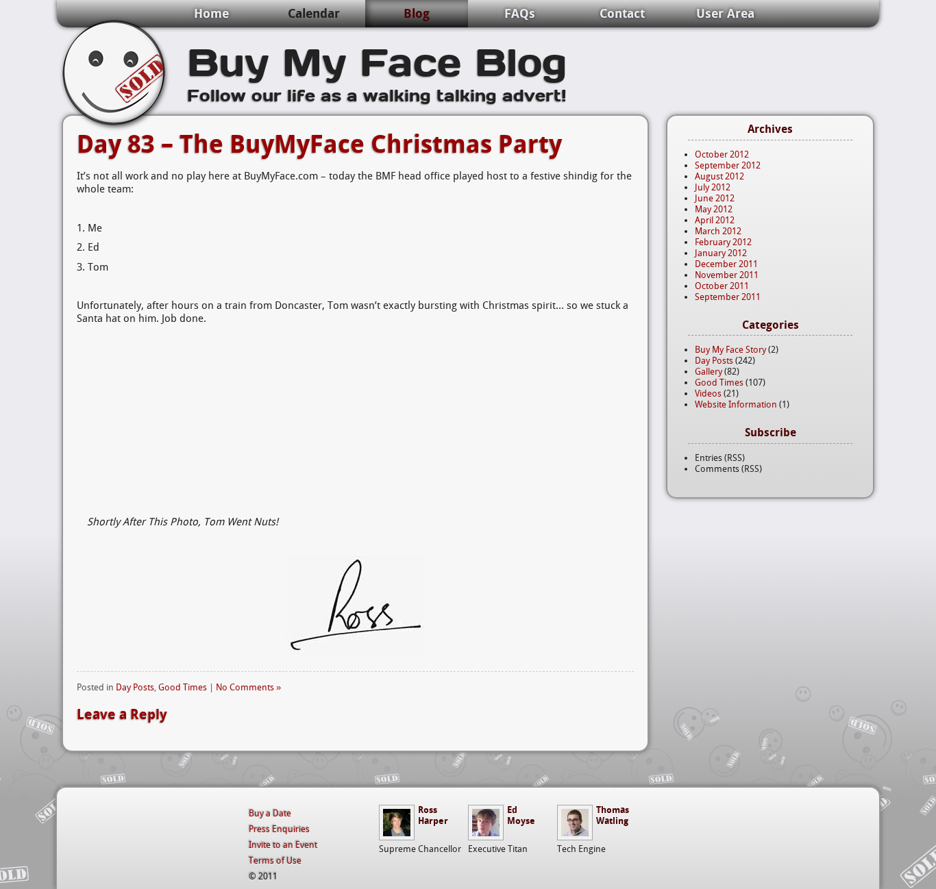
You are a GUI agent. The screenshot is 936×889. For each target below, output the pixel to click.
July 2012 (712, 187)
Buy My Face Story (730, 350)
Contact (622, 13)
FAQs (519, 13)
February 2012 (723, 242)
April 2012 (715, 220)
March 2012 (718, 231)
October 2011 (722, 286)
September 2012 (728, 165)
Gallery (708, 371)
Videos (708, 393)
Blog (417, 13)
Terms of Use (275, 860)
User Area (725, 13)
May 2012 (713, 209)
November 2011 (727, 275)
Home (211, 13)
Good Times (182, 687)
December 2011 (726, 264)
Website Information (736, 404)
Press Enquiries (279, 829)
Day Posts (135, 687)
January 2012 (721, 253)
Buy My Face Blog (377, 60)
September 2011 (728, 297)
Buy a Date (270, 813)
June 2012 (715, 198)
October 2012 (722, 154)
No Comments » (248, 687)
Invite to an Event (283, 845)
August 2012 (719, 176)
